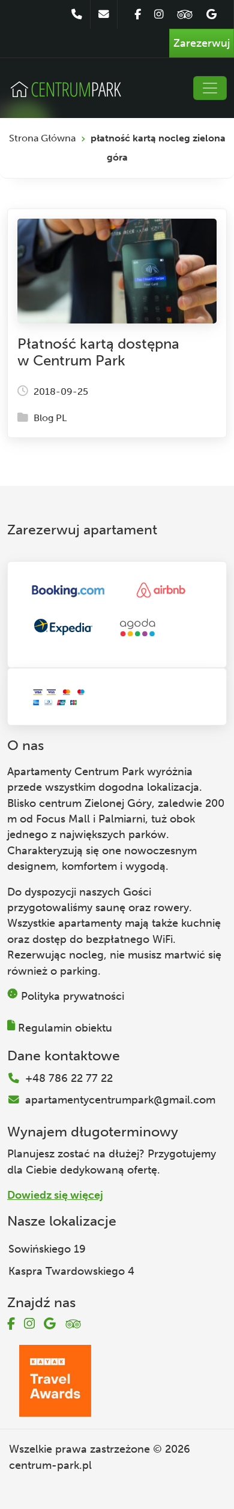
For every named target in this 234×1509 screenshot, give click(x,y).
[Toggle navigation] (210, 88)
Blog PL (50, 418)
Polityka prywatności (72, 996)
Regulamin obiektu (65, 1028)
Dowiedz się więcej (55, 1195)
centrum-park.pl (50, 1465)
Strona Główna (42, 138)
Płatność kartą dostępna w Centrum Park (98, 352)
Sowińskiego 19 (47, 1249)
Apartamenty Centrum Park (75, 771)
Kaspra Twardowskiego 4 (71, 1271)
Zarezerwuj (201, 43)
